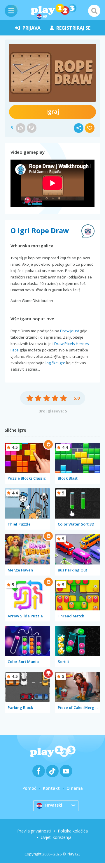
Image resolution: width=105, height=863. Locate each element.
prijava (31, 28)
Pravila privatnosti (34, 831)
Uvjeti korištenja (56, 837)
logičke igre (55, 362)
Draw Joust (69, 330)
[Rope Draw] (52, 73)
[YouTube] (66, 771)
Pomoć (29, 788)
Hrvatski (53, 805)
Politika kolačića (73, 831)
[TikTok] (52, 771)
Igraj (52, 111)
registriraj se (73, 28)
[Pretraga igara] (94, 11)
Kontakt (51, 788)
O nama (74, 788)
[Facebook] (38, 771)
